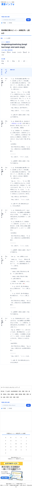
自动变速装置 (14, 391)
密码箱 (20, 394)
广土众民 (7, 391)
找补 (26, 391)
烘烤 (17, 397)
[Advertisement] (12, 10)
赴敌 (4, 397)
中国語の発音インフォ (21, 483)
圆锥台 (12, 394)
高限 (23, 391)
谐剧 (14, 397)
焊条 (9, 394)
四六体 (2, 391)
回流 (20, 391)
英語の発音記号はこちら (16, 457)
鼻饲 (7, 397)
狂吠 (11, 397)
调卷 (27, 394)
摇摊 (16, 394)
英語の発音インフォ (10, 483)
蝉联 (24, 394)
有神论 (4, 394)
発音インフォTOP (4, 485)
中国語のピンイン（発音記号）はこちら (16, 458)
